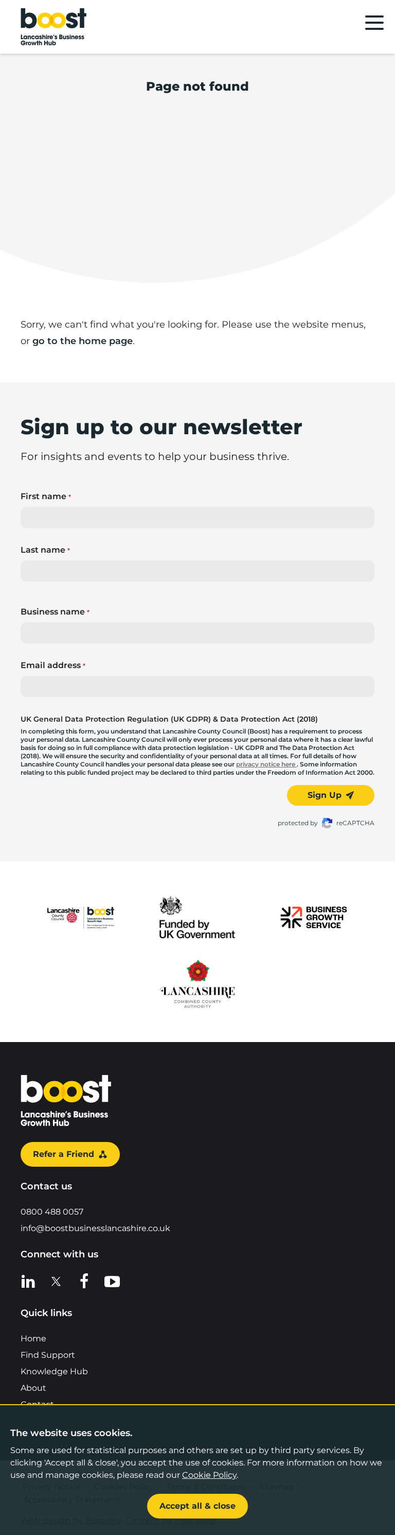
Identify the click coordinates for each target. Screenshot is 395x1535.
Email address (53, 665)
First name (46, 496)
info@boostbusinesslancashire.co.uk (95, 1228)
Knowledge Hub (54, 1371)
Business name (55, 612)
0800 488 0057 (52, 1212)
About (33, 1388)
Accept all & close (197, 1506)
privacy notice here (266, 764)
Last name (45, 550)
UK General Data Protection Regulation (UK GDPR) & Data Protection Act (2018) (169, 719)
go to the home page (82, 341)
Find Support (48, 1355)
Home (33, 1338)
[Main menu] (374, 22)
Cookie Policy (209, 1475)
